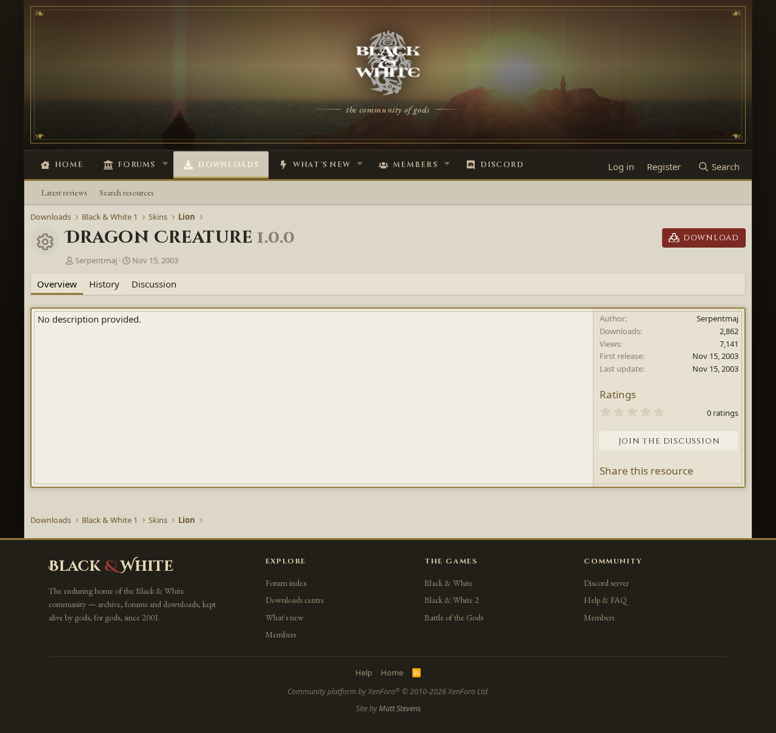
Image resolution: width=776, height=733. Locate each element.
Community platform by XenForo (388, 691)
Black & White (448, 582)
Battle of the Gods (453, 617)
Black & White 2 (451, 599)
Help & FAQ (605, 599)
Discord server (606, 582)
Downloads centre (295, 599)
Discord (502, 165)
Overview (57, 284)
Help (363, 672)
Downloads (228, 165)
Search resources (126, 192)
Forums (137, 165)
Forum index (286, 582)
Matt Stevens (400, 708)
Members (415, 165)
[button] (164, 163)
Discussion (154, 284)
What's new (322, 165)
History (104, 284)
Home (69, 165)
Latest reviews (64, 192)
